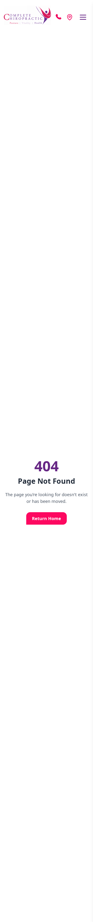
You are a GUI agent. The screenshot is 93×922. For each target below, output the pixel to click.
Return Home (46, 518)
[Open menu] (83, 17)
